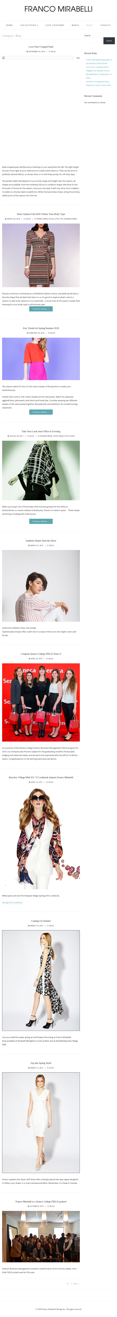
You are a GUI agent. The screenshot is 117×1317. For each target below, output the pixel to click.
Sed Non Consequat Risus (97, 81)
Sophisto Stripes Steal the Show (41, 540)
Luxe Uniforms (54, 25)
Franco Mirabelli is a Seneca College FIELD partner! (41, 1201)
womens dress (70, 219)
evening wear (46, 436)
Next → (76, 1283)
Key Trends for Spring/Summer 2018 (41, 328)
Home (9, 25)
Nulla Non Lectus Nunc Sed (98, 85)
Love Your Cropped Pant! (41, 46)
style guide (69, 436)
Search (87, 35)
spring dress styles (45, 219)
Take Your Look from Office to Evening (41, 431)
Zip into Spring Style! (41, 1063)
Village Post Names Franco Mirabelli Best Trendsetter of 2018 (99, 74)
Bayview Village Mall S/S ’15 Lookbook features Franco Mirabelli (41, 777)
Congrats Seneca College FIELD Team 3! (41, 654)
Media (75, 25)
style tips (59, 219)
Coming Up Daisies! (41, 921)
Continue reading (39, 309)
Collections (28, 25)
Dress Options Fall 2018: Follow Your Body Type (41, 214)
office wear (58, 436)
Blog (90, 25)
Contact (105, 25)
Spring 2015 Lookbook (12, 902)
